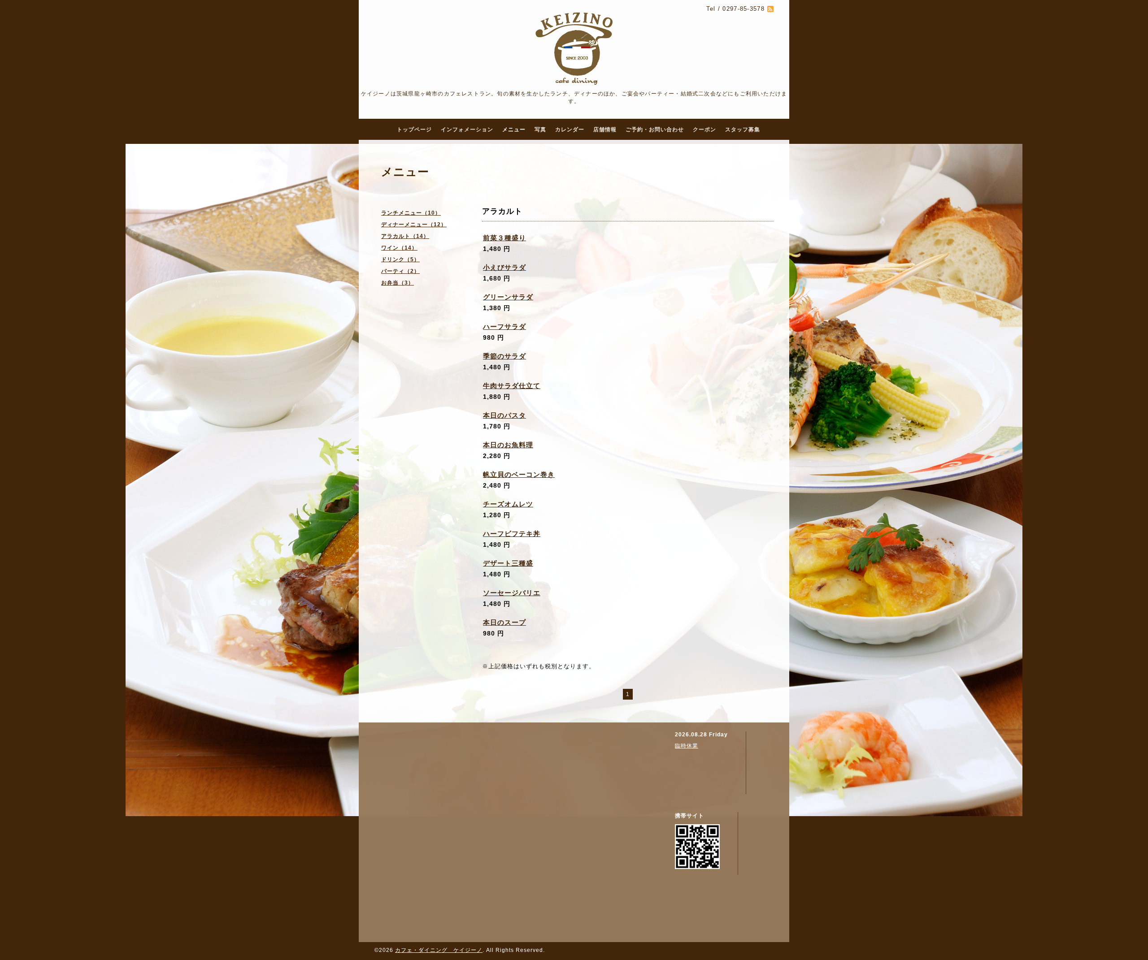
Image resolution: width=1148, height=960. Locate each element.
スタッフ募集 (742, 129)
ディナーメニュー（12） (414, 224)
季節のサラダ (504, 356)
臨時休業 (686, 746)
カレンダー (569, 129)
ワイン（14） (399, 248)
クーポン (704, 129)
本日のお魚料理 (508, 445)
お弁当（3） (397, 283)
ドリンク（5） (400, 259)
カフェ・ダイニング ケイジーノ (439, 950)
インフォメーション (467, 129)
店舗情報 (605, 129)
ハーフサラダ (504, 326)
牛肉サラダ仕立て (511, 385)
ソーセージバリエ (511, 593)
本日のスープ (504, 622)
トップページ (414, 129)
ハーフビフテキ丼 (511, 533)
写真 (540, 129)
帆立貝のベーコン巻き (519, 474)
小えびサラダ (504, 267)
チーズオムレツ (508, 504)
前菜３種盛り (504, 238)
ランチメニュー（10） (411, 213)
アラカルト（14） (405, 236)
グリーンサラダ (508, 297)
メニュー (514, 129)
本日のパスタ (504, 415)
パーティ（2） (400, 271)
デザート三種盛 (508, 563)
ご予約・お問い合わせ (655, 129)
